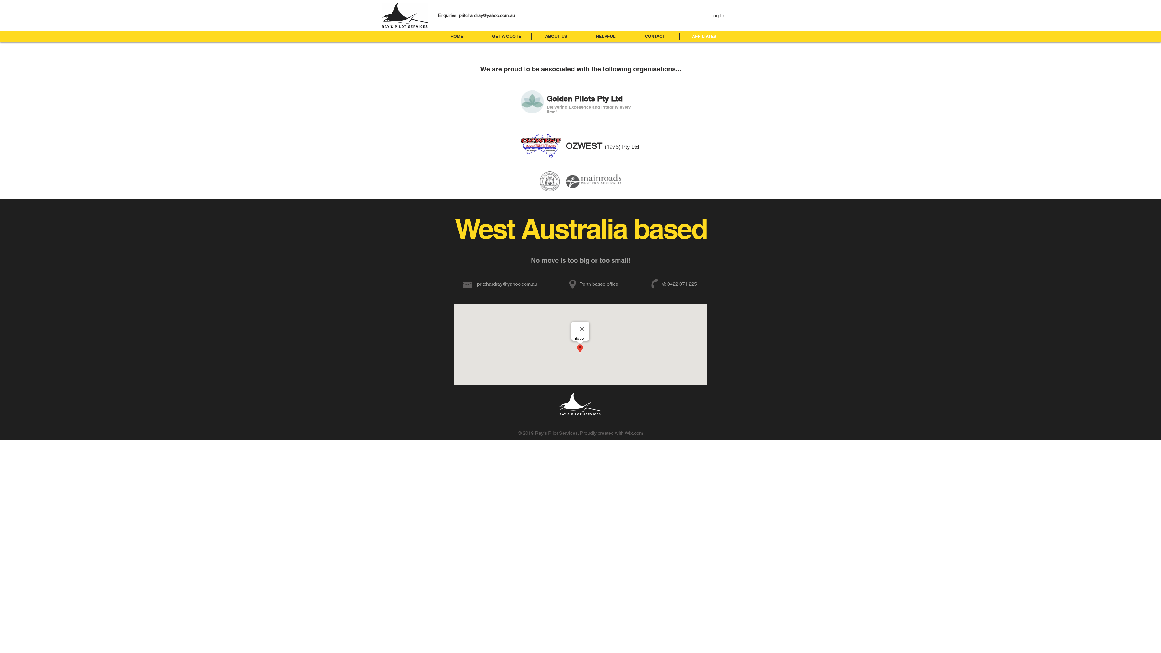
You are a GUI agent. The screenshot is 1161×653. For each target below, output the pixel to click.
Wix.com (634, 433)
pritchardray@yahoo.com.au (487, 15)
